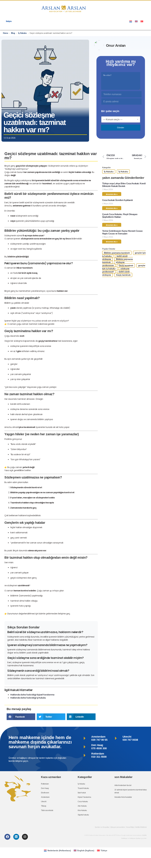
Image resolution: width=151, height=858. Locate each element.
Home (5, 33)
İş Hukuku (22, 33)
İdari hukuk (82, 793)
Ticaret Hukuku (83, 788)
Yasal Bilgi (130, 827)
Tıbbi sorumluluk (47, 810)
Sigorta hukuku (83, 815)
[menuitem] (130, 21)
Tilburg (43, 806)
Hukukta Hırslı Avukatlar (123, 797)
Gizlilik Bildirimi (141, 827)
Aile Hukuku (82, 806)
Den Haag (45, 788)
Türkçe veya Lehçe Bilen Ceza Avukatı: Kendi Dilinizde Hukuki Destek (124, 184)
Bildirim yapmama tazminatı (117, 253)
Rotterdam (45, 784)
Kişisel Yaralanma (84, 797)
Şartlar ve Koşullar (102, 827)
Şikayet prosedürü (117, 827)
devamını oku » (112, 194)
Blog (13, 33)
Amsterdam (45, 797)
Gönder (120, 127)
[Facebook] (7, 837)
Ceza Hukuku (83, 802)
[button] (21, 716)
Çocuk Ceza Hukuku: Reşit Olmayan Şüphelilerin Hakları (119, 215)
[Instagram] (25, 837)
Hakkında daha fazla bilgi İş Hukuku (28, 697)
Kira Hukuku (82, 810)
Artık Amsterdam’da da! (122, 785)
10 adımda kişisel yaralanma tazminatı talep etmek (130, 791)
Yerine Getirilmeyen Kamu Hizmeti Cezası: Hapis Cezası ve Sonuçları (122, 232)
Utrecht (43, 802)
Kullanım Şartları (135, 838)
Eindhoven (45, 793)
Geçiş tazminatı (126, 265)
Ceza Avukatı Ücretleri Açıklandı (117, 200)
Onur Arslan (116, 45)
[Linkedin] (16, 837)
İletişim (9, 21)
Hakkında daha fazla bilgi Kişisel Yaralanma (32, 694)
